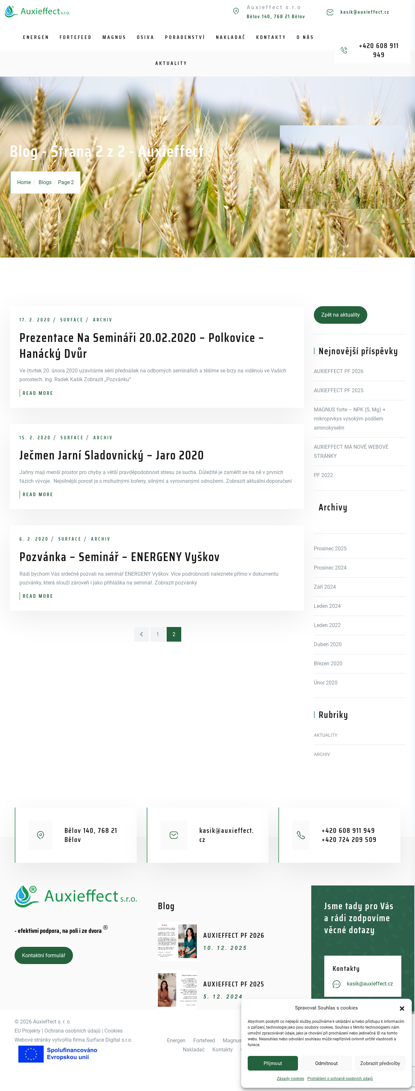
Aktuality (171, 63)
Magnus (114, 37)
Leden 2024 (327, 606)
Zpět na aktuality (340, 315)
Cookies (113, 1031)
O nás (305, 37)
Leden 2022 (327, 625)
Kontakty (271, 37)
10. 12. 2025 (225, 948)
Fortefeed (76, 37)
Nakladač (231, 37)
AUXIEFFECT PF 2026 (338, 371)
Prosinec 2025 (330, 549)
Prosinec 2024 (330, 568)
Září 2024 (325, 587)
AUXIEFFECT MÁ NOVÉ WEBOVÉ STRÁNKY (351, 451)
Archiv (103, 319)
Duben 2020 (328, 644)
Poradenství (185, 37)
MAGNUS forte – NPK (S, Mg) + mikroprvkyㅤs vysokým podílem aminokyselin (349, 419)
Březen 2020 (328, 663)
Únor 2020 (326, 683)
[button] (402, 1008)
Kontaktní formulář (43, 955)
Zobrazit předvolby (380, 1063)
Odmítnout (326, 1063)
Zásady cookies (290, 1078)
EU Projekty (28, 1031)
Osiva (146, 37)
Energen (36, 37)
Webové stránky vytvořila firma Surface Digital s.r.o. (73, 1040)
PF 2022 (323, 475)
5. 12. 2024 (223, 997)
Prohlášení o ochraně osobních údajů (340, 1078)
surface (72, 319)
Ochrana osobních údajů (72, 1031)
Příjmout (273, 1063)
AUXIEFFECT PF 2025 (338, 390)
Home (24, 182)
